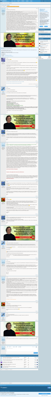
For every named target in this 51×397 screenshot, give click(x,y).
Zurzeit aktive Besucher (42, 29)
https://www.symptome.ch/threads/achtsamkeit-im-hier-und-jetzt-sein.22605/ (15, 81)
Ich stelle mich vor (11, 362)
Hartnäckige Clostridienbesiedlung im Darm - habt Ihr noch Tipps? (11, 357)
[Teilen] (36, 8)
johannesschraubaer (5, 362)
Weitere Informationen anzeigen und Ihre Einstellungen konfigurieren (8, 395)
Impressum (34, 385)
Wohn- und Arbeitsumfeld (43, 44)
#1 (37, 8)
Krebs (7, 367)
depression (11, 6)
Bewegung (41, 52)
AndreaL (35, 360)
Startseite (12, 1)
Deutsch (5, 385)
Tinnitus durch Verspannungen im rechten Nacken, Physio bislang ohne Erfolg (12, 359)
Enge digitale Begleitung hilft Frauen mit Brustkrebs (9, 366)
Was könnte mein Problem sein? (9, 360)
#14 (37, 337)
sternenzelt (2, 6)
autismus (8, 6)
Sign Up (46, 26)
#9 (37, 241)
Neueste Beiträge (41, 38)
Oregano (35, 362)
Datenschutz (42, 385)
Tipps (48, 385)
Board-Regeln (46, 385)
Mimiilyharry (48, 58)
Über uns (31, 385)
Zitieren (37, 31)
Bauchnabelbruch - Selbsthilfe (43, 51)
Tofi (3, 360)
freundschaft (17, 6)
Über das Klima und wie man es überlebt (45, 43)
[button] (14, 1)
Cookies (2, 385)
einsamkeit (14, 6)
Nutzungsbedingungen (38, 385)
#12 (37, 302)
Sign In (41, 26)
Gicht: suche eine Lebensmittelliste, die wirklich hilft (9, 364)
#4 (37, 130)
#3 (37, 87)
